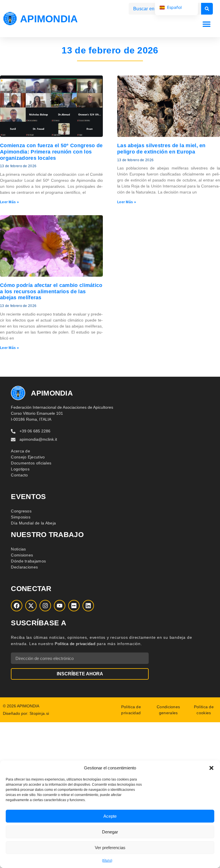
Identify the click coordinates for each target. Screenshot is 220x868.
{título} (107, 861)
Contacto (19, 475)
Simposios (20, 517)
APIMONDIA (49, 18)
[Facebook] (16, 605)
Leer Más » (9, 202)
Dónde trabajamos (28, 561)
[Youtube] (59, 605)
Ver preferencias (110, 847)
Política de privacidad (75, 643)
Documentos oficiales (31, 463)
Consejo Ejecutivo (28, 457)
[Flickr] (74, 605)
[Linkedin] (88, 605)
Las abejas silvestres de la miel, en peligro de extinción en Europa (161, 149)
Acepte (110, 816)
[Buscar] (207, 9)
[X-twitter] (31, 605)
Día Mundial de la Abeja (33, 523)
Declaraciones (24, 567)
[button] (211, 768)
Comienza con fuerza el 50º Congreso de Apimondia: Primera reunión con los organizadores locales (51, 152)
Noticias (18, 549)
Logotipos (20, 469)
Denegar (110, 831)
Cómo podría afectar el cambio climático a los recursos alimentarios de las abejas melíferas (51, 291)
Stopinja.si (39, 713)
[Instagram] (45, 605)
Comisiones (22, 555)
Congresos (21, 511)
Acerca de (20, 451)
